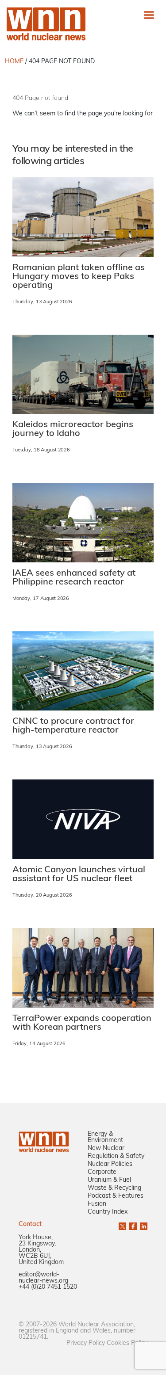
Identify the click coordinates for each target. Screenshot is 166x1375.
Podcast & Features (115, 1196)
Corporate (102, 1172)
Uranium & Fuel (109, 1180)
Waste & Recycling (114, 1188)
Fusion (97, 1204)
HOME (14, 61)
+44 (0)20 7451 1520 (48, 1287)
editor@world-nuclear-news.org (43, 1278)
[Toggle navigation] (149, 15)
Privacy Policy (85, 1343)
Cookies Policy (127, 1343)
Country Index (107, 1212)
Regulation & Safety (116, 1156)
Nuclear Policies (110, 1164)
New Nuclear (106, 1148)
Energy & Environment (105, 1137)
